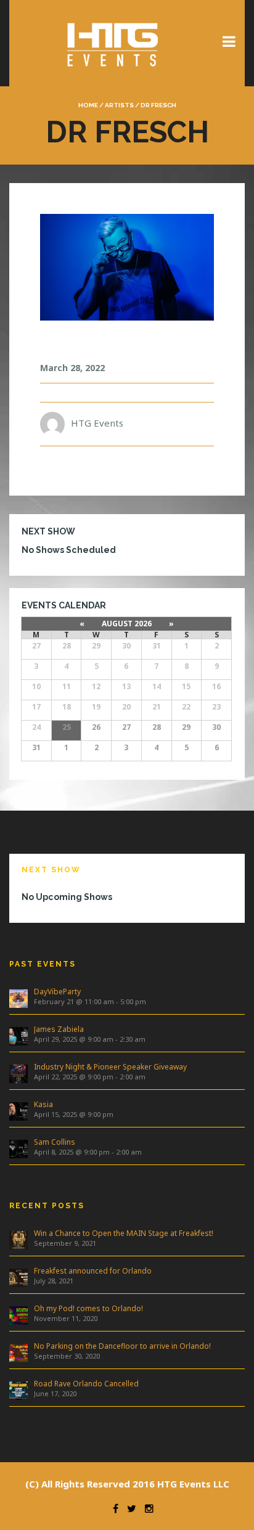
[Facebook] (112, 1508)
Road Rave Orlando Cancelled (86, 1383)
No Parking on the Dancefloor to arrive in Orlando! (122, 1346)
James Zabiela (59, 1029)
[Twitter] (128, 1508)
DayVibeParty (57, 991)
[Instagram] (146, 1508)
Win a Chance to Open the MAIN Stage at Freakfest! (123, 1233)
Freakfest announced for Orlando (93, 1271)
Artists (119, 105)
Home (88, 105)
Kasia (43, 1104)
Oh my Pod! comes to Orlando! (88, 1308)
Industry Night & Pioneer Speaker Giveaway (110, 1067)
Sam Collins (54, 1142)
